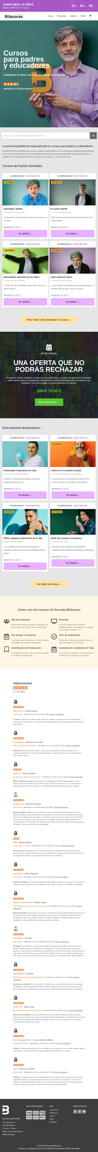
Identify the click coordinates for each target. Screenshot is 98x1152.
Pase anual (61, 16)
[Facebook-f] (80, 1111)
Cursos (50, 16)
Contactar (53, 1122)
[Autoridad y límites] (25, 192)
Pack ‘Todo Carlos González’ (24, 745)
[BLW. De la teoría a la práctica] (73, 522)
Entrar (83, 16)
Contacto (73, 16)
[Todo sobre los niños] (73, 261)
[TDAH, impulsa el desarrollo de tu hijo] (25, 522)
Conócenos (54, 1110)
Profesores (54, 1113)
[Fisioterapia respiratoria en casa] (25, 454)
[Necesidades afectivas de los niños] (25, 261)
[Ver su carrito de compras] (90, 16)
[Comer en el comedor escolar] (73, 454)
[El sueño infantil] (73, 192)
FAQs (52, 1119)
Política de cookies (72, 1148)
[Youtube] (84, 1111)
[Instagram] (75, 1111)
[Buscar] (93, 135)
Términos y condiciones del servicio (32, 1148)
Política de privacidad (55, 1148)
